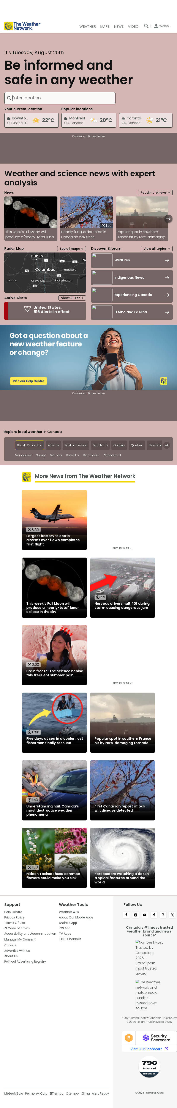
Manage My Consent (20, 939)
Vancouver (23, 455)
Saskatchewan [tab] (76, 445)
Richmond (91, 455)
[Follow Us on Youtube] (144, 915)
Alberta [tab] (53, 445)
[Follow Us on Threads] (163, 915)
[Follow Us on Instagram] (135, 915)
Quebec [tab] (137, 445)
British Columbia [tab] (29, 445)
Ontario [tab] (119, 445)
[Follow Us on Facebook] (126, 915)
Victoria (56, 455)
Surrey (41, 455)
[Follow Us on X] (172, 915)
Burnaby (72, 455)
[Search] (146, 26)
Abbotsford (112, 455)
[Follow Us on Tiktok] (154, 915)
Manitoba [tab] (100, 445)
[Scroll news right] (168, 219)
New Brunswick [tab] (160, 445)
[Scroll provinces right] (166, 445)
